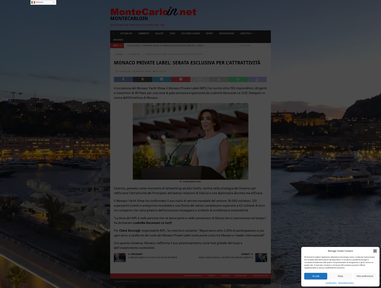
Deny (340, 276)
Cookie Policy (331, 282)
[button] (375, 250)
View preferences (364, 276)
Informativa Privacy (346, 282)
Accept (315, 276)
